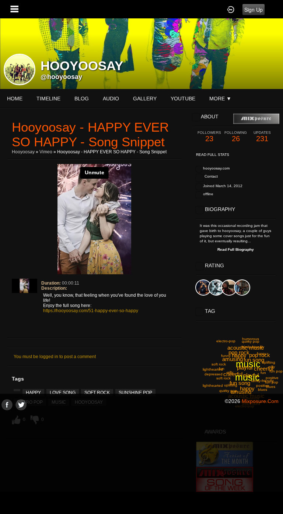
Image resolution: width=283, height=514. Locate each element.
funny (261, 353)
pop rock (238, 352)
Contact (211, 176)
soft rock (97, 392)
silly (230, 372)
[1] (17, 298)
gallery (145, 98)
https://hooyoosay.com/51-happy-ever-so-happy (90, 310)
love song (63, 392)
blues (262, 390)
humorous (250, 339)
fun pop (276, 371)
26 (235, 137)
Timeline (48, 98)
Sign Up (253, 9)
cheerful (263, 368)
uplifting (268, 362)
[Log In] (230, 9)
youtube (183, 98)
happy (33, 392)
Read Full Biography (235, 249)
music (247, 377)
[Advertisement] (141, 461)
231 (262, 137)
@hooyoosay (61, 77)
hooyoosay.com (216, 168)
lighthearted (213, 369)
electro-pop (225, 341)
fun (263, 373)
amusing (241, 392)
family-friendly (262, 381)
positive (262, 385)
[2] (19, 298)
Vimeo (45, 151)
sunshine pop (135, 392)
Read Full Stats (212, 155)
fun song (240, 383)
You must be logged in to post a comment (55, 356)
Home (14, 98)
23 (209, 137)
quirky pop (250, 341)
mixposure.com (260, 401)
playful (244, 367)
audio (111, 98)
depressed (214, 374)
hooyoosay (23, 151)
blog (81, 98)
